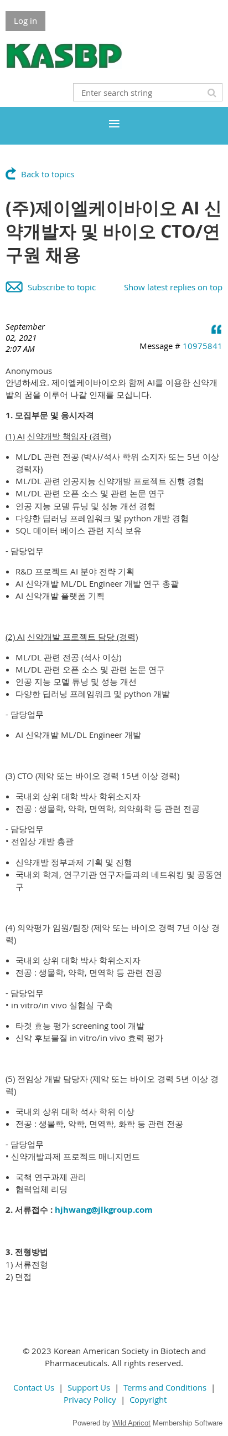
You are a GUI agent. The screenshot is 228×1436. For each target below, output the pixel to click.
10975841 (202, 345)
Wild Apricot (131, 1423)
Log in (25, 20)
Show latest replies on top (173, 287)
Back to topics (47, 174)
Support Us (89, 1387)
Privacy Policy (90, 1399)
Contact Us (33, 1387)
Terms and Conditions (164, 1387)
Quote (216, 329)
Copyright (148, 1399)
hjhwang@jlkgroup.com (104, 1210)
